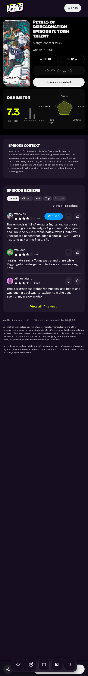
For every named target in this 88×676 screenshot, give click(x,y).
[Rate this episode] (59, 70)
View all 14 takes (65, 206)
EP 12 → (72, 59)
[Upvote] (77, 216)
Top (47, 198)
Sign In (73, 8)
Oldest (26, 198)
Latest (13, 198)
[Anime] (18, 664)
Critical (59, 198)
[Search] (69, 664)
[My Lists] (56, 664)
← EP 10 (45, 59)
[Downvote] (68, 216)
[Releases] (44, 664)
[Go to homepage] (15, 8)
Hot (38, 198)
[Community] (31, 664)
